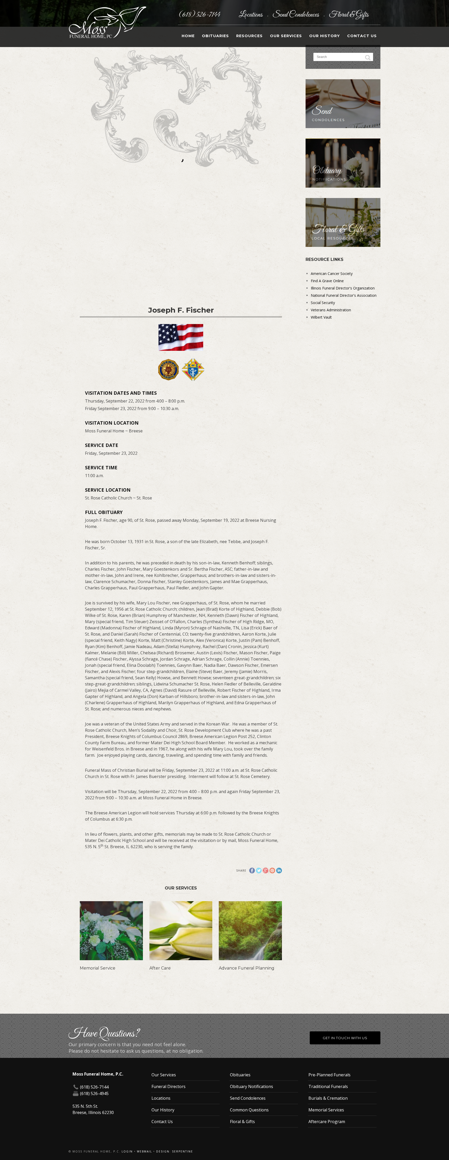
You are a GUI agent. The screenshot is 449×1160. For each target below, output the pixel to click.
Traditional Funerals (328, 1086)
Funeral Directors (168, 1086)
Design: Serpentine (174, 1151)
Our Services (286, 36)
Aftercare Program (326, 1121)
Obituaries (215, 36)
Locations (251, 15)
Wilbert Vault (321, 317)
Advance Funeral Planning (246, 968)
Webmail (144, 1151)
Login (127, 1151)
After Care (160, 968)
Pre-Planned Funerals (329, 1075)
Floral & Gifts (348, 15)
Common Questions (249, 1110)
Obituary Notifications (251, 1086)
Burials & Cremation (328, 1098)
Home (188, 36)
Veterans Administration (331, 309)
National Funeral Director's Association (344, 295)
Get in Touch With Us (345, 1038)
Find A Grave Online (327, 280)
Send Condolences (296, 15)
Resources (249, 36)
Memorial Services (326, 1110)
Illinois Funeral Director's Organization (343, 288)
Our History (324, 36)
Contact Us (362, 36)
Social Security (323, 302)
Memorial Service (97, 968)
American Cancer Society (332, 273)
